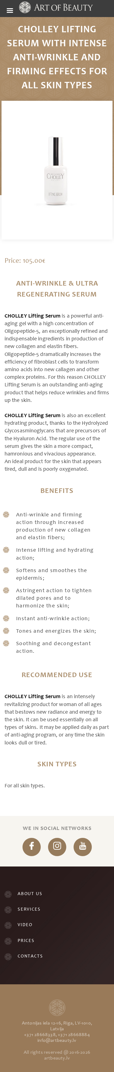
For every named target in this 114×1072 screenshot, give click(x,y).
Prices (26, 941)
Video (25, 925)
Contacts (30, 956)
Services (29, 909)
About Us (30, 894)
